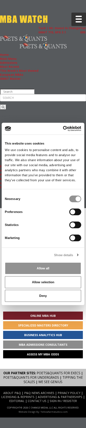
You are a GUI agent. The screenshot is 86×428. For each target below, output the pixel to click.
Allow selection (43, 282)
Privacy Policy (69, 393)
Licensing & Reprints (17, 397)
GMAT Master (10, 79)
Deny (43, 296)
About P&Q (12, 393)
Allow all (43, 268)
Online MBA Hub (43, 316)
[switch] (75, 212)
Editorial (16, 401)
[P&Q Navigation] (23, 38)
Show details (63, 255)
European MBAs (11, 75)
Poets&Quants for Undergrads (31, 377)
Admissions (8, 63)
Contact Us (37, 401)
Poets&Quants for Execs (58, 373)
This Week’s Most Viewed (19, 71)
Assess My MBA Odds (43, 354)
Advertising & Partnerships (60, 397)
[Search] (3, 107)
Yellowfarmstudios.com (54, 411)
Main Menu (8, 59)
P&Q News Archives (39, 393)
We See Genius (50, 382)
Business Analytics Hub (43, 335)
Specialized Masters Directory (43, 325)
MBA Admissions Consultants (43, 345)
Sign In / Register (63, 401)
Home (4, 55)
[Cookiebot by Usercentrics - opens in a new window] (63, 128)
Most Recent (9, 67)
